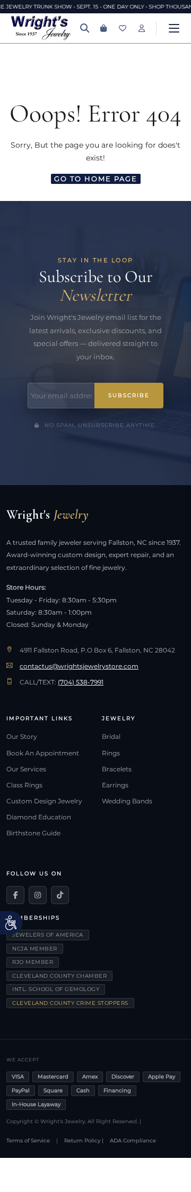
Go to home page (95, 178)
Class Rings (24, 785)
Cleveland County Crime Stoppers (70, 1003)
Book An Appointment (42, 753)
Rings (111, 753)
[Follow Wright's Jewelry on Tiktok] (60, 895)
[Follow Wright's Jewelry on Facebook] (15, 895)
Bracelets (117, 769)
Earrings (115, 785)
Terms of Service (28, 1140)
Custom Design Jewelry (44, 801)
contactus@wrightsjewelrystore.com (79, 666)
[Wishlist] (123, 28)
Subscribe (129, 395)
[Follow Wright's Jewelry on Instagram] (38, 895)
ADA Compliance (133, 1140)
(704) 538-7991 (80, 682)
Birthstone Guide (33, 833)
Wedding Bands (127, 801)
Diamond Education (38, 817)
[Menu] (174, 28)
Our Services (26, 769)
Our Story (21, 736)
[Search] (84, 28)
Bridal (111, 736)
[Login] (142, 28)
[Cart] (103, 28)
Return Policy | (83, 1140)
